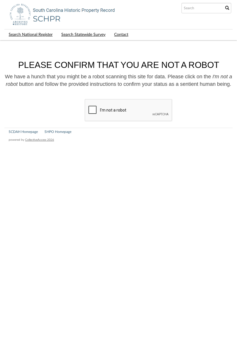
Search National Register (31, 35)
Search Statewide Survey (83, 35)
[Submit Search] (227, 8)
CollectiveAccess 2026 (39, 139)
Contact (121, 35)
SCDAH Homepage (23, 132)
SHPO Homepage (58, 132)
